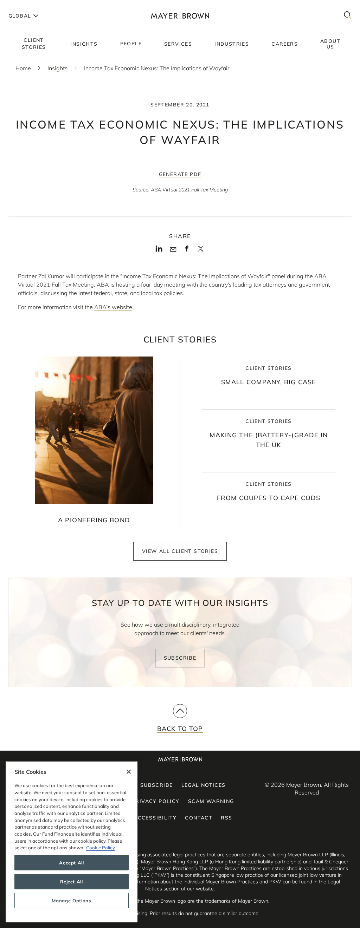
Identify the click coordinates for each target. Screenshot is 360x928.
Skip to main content (34, 5)
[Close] (128, 771)
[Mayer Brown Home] (180, 15)
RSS (226, 818)
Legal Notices (203, 785)
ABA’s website (113, 307)
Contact (198, 818)
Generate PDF (180, 174)
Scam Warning (211, 801)
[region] (71, 841)
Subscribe (180, 658)
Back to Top (180, 729)
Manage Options (71, 900)
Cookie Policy (100, 847)
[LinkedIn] (159, 250)
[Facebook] (187, 250)
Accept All (71, 862)
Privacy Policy (156, 801)
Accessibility (155, 818)
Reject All (71, 881)
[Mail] (173, 249)
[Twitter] (201, 251)
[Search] (348, 15)
